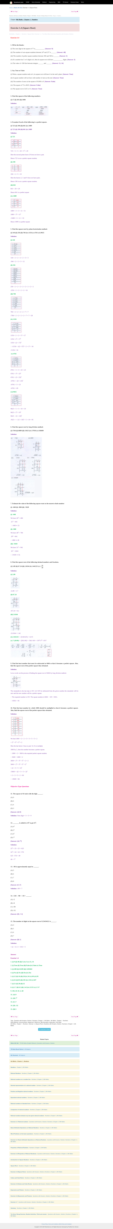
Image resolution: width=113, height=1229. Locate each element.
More (82, 2)
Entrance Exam (75, 2)
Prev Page (15, 11)
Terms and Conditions (53, 1224)
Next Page (74, 11)
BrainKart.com (18, 2)
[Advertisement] (93, 32)
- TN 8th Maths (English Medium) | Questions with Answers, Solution (33, 1043)
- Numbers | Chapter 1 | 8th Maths (25, 1073)
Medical (44, 2)
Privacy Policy (45, 1224)
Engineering (52, 2)
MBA (59, 2)
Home (10, 7)
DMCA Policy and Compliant (65, 1224)
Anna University (36, 2)
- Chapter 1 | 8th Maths (19, 1067)
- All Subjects (21, 1049)
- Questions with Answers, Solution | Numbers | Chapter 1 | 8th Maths (38, 1121)
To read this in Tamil (44, 1029)
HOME (27, 2)
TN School (65, 2)
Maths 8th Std (18, 7)
